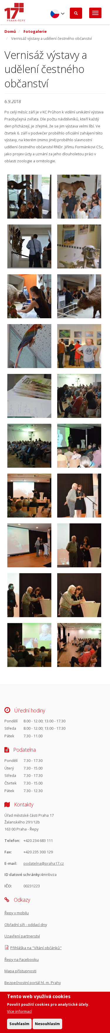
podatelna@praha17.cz (43, 863)
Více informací (19, 1011)
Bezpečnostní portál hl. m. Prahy (32, 982)
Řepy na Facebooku (21, 959)
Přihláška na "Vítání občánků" (36, 947)
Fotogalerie (35, 31)
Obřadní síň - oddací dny (25, 924)
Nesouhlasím (47, 1023)
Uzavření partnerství (22, 936)
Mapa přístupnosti (20, 971)
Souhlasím (19, 1023)
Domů (10, 31)
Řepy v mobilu (16, 912)
